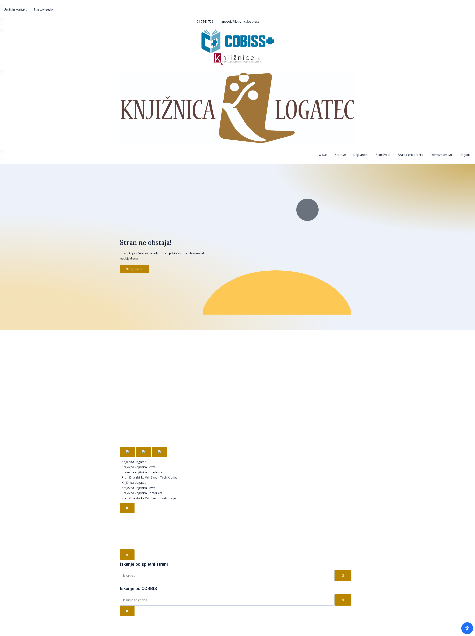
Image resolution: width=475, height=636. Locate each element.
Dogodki (465, 155)
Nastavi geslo (43, 9)
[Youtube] (126, 530)
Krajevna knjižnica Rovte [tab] (138, 467)
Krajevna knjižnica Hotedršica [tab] (142, 472)
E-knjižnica (383, 155)
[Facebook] (126, 520)
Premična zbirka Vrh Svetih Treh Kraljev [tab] (149, 477)
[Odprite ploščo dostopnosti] (467, 628)
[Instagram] (126, 541)
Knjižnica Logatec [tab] (134, 462)
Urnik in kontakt (15, 9)
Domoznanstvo (441, 155)
